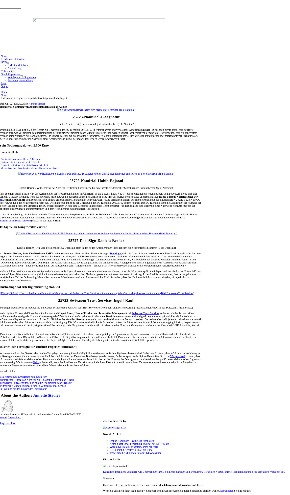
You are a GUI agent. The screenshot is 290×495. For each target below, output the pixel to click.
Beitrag (37, 362)
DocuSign (115, 253)
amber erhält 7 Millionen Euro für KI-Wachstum (135, 452)
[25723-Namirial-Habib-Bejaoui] (96, 173)
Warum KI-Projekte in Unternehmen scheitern (134, 446)
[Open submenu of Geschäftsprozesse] (21, 75)
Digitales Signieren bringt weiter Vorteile (20, 162)
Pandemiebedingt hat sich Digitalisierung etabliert (24, 165)
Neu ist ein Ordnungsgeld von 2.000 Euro (20, 159)
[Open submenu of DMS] (8, 63)
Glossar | (25, 4)
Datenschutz (14, 417)
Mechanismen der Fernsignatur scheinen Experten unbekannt (29, 168)
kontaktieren (226, 490)
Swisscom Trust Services (145, 313)
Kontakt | (35, 4)
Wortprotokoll (177, 356)
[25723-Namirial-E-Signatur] (96, 109)
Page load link (7, 423)
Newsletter (46, 4)
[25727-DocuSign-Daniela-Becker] (96, 233)
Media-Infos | (13, 4)
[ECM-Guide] (99, 20)
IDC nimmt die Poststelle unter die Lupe (131, 449)
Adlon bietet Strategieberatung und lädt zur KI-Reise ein (139, 443)
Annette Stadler (37, 103)
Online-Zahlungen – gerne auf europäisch (132, 440)
